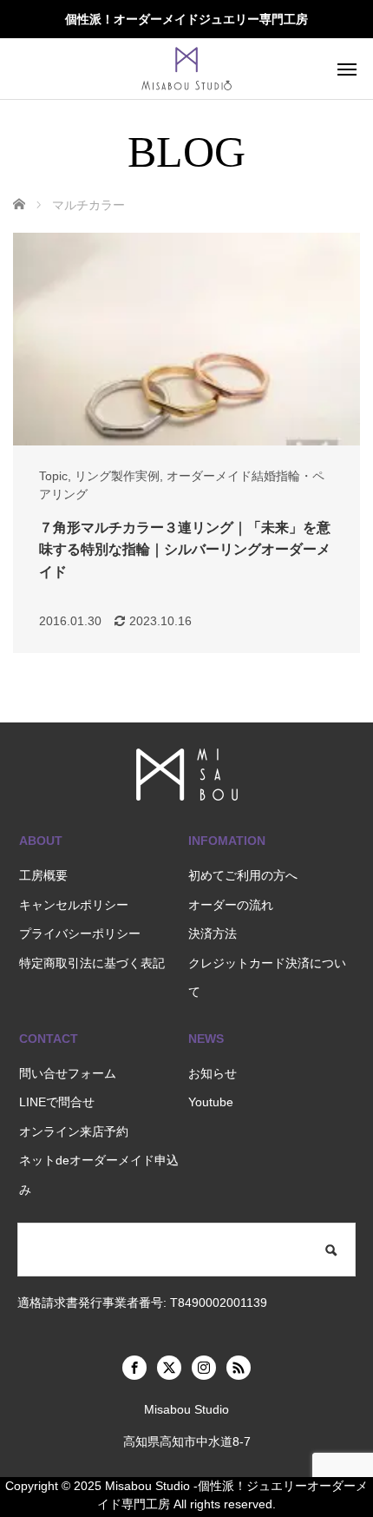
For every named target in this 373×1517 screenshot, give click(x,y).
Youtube (210, 1102)
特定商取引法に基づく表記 (92, 963)
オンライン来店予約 (73, 1131)
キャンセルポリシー (73, 905)
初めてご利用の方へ (243, 875)
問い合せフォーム (67, 1073)
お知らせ (212, 1073)
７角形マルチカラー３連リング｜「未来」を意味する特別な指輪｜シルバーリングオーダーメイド (184, 549)
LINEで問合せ (57, 1102)
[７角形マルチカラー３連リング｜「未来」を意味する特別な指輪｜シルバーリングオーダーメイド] (186, 339)
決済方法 (212, 933)
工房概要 (43, 875)
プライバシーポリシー (80, 933)
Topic (53, 476)
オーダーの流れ (230, 905)
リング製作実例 (117, 476)
